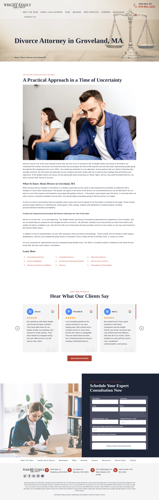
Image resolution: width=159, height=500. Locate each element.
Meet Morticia (91, 12)
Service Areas (120, 460)
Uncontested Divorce (35, 257)
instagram (38, 476)
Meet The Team (30, 12)
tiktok (25, 476)
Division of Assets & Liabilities (39, 265)
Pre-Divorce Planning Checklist (71, 261)
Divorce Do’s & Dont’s (99, 261)
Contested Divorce (66, 257)
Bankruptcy (63, 460)
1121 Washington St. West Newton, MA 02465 (104, 472)
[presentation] (17, 328)
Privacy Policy (100, 495)
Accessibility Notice (87, 495)
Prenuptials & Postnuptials (101, 265)
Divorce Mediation (34, 261)
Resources (106, 460)
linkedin (33, 476)
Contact (133, 460)
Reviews (77, 12)
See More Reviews (79, 358)
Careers (105, 12)
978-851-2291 (147, 6)
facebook (29, 476)
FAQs (67, 12)
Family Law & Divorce (46, 460)
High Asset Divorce (98, 257)
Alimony (62, 265)
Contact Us (30, 17)
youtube (42, 476)
